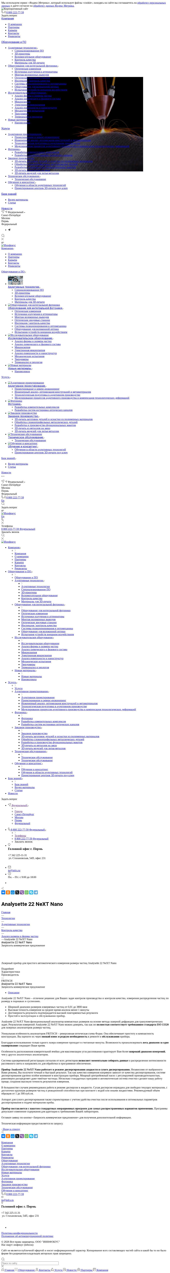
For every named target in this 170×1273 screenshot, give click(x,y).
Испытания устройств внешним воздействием (41, 89)
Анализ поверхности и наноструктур (36, 107)
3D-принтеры (22, 53)
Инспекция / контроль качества (32, 80)
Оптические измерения (28, 68)
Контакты (13, 33)
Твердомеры (22, 113)
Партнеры (13, 27)
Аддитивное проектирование (25, 134)
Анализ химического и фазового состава (38, 98)
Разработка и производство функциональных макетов (45, 167)
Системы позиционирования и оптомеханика (40, 83)
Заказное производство (21, 158)
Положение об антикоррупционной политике (27, 1236)
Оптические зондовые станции (32, 77)
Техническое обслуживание (24, 176)
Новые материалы (18, 119)
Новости (6, 208)
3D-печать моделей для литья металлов (37, 173)
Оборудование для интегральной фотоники (33, 65)
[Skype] (31, 892)
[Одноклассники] (8, 892)
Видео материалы (18, 199)
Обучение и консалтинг (22, 182)
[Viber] (22, 892)
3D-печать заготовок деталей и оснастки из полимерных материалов (54, 161)
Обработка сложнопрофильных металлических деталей (46, 164)
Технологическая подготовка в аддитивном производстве (47, 143)
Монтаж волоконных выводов (32, 74)
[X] (17, 892)
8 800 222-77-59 (15, 12)
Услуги (5, 128)
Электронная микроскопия (30, 104)
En (2, 500)
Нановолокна (22, 122)
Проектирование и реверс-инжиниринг (37, 137)
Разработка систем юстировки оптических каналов (44, 155)
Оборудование (9, 1160)
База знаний (8, 194)
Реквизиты (14, 36)
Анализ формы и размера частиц (33, 95)
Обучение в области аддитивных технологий (40, 185)
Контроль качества (25, 59)
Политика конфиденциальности (19, 1233)
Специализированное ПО (29, 50)
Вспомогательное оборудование (33, 56)
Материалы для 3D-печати (30, 62)
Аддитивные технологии (22, 47)
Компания (7, 18)
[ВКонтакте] (3, 892)
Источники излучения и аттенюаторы (36, 71)
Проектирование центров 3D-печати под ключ (41, 188)
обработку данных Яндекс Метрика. (53, 5)
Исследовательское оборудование (27, 92)
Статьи (12, 202)
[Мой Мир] (13, 892)
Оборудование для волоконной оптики (37, 86)
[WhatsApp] (27, 892)
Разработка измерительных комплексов (37, 152)
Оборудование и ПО (13, 42)
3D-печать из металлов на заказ (32, 170)
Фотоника (14, 149)
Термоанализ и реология (28, 116)
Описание (13, 992)
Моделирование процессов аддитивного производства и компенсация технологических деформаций (72, 146)
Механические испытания (29, 110)
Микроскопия (22, 101)
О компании (15, 24)
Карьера (12, 30)
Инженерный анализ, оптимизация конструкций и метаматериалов (53, 140)
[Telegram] (9, 229)
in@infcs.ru (14, 870)
